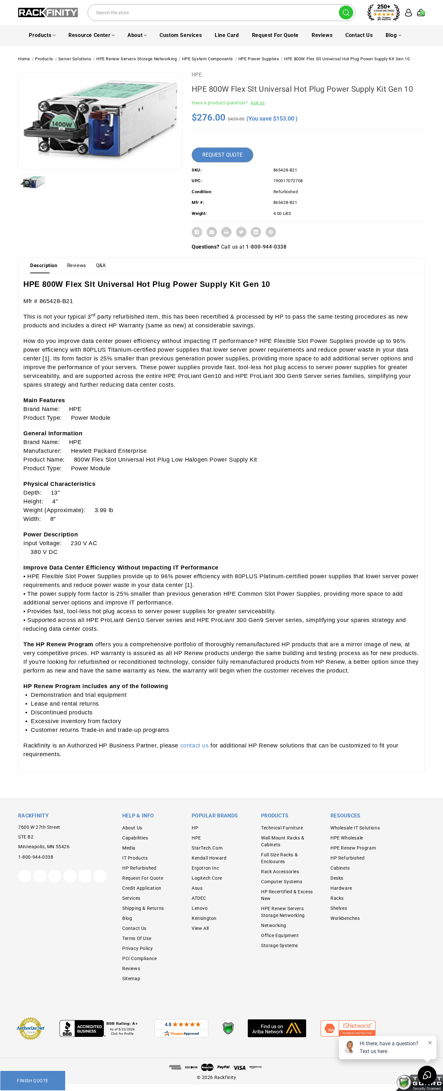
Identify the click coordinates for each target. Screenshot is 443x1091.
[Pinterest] (271, 232)
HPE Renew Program (353, 848)
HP (195, 827)
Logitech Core (207, 878)
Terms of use (136, 938)
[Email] (212, 232)
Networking (273, 925)
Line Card (227, 35)
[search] (346, 12)
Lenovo (200, 908)
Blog (391, 35)
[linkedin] (100, 876)
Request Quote (222, 155)
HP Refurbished (139, 868)
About (134, 35)
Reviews (322, 35)
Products (40, 35)
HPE (197, 75)
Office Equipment (280, 935)
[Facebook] (197, 232)
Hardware (341, 888)
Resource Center (89, 35)
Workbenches (345, 918)
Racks (337, 898)
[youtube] (84, 876)
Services (131, 898)
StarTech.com (207, 848)
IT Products (135, 858)
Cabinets (340, 868)
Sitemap (131, 978)
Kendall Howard (209, 858)
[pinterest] (54, 876)
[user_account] (406, 13)
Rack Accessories (280, 871)
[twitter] (24, 876)
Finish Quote (32, 1080)
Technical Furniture (282, 827)
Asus (197, 888)
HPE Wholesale (346, 837)
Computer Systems (282, 881)
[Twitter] (241, 232)
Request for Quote (275, 35)
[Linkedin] (256, 232)
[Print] (226, 232)
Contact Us (359, 35)
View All (200, 928)
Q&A (101, 265)
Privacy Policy (137, 948)
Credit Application (142, 888)
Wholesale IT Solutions (355, 827)
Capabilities (135, 837)
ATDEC (199, 898)
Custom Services (181, 35)
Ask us (257, 102)
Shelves (338, 908)
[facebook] (39, 876)
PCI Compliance (139, 958)
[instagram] (70, 876)
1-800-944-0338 (266, 247)
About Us (132, 827)
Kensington (204, 918)
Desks (336, 878)
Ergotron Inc (205, 868)
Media (129, 848)
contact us (194, 745)
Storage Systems (279, 945)
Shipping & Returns (143, 908)
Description (43, 265)
